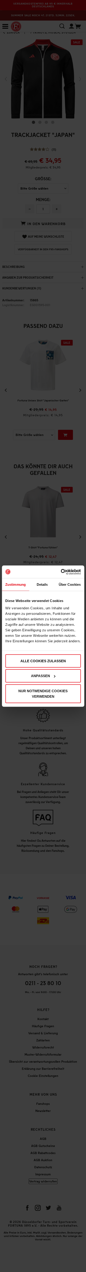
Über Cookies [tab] (70, 584)
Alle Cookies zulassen (43, 661)
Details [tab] (42, 584)
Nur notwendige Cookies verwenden (43, 693)
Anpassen (40, 676)
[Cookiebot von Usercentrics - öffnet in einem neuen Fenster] (61, 572)
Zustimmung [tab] (15, 584)
